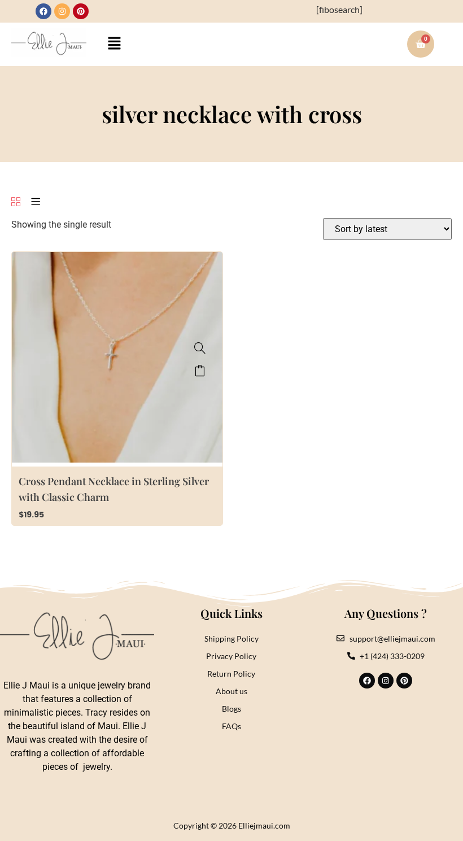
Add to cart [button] (199, 370)
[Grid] (15, 202)
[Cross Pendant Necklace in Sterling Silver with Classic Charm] (199, 347)
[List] (35, 202)
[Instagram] (62, 11)
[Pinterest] (81, 11)
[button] (114, 44)
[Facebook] (43, 11)
